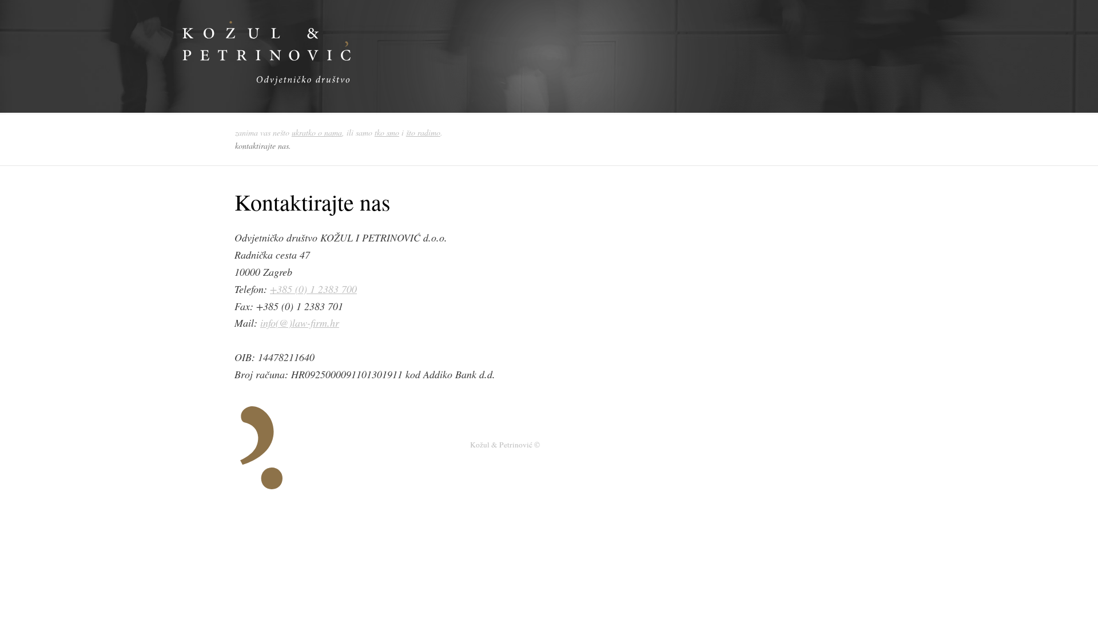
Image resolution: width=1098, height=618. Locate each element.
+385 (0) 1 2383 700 (313, 289)
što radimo (423, 132)
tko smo (387, 132)
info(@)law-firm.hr (299, 323)
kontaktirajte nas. (263, 145)
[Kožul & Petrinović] (318, 98)
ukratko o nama (317, 132)
